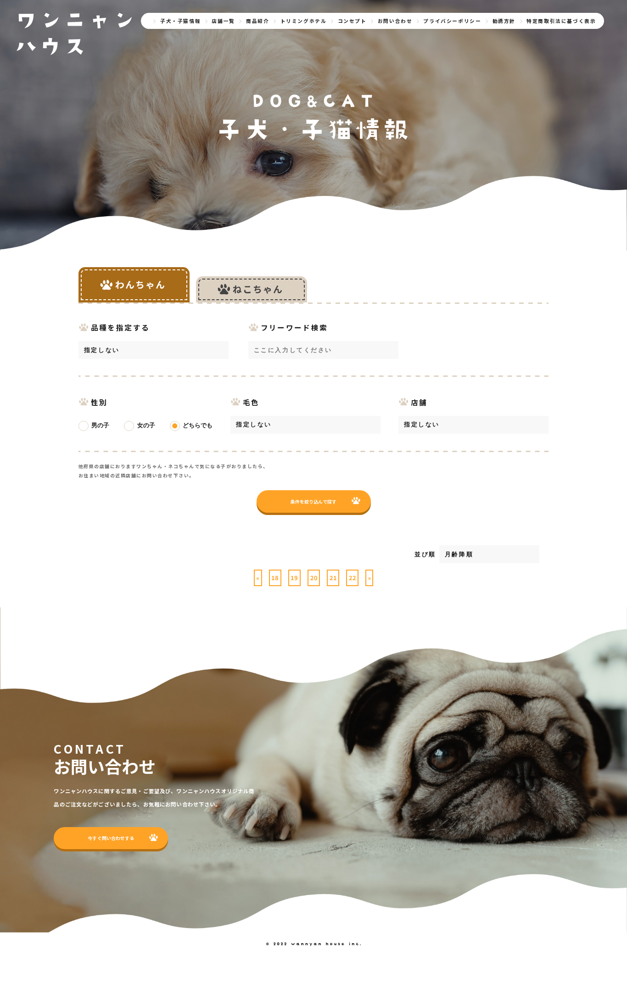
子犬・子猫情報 (180, 20)
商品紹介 (257, 20)
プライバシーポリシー (452, 20)
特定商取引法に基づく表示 (561, 20)
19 (294, 577)
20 (314, 577)
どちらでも (198, 425)
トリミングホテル (303, 20)
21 (333, 577)
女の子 (146, 425)
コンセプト (352, 20)
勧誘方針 (504, 20)
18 (275, 577)
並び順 (425, 554)
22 (352, 577)
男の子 (100, 425)
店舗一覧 (223, 20)
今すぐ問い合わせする (111, 837)
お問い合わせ (395, 20)
